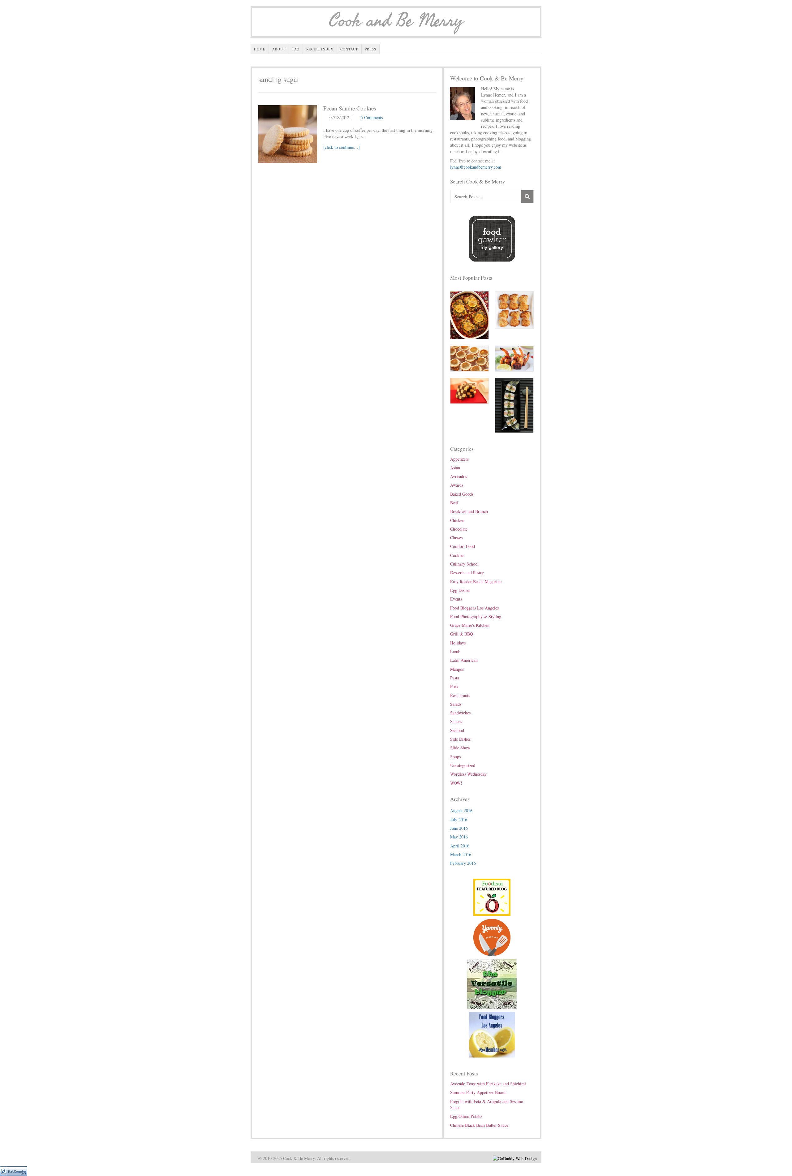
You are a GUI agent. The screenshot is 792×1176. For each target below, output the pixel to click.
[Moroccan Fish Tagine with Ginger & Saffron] (469, 314)
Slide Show (460, 748)
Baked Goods (461, 494)
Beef (454, 503)
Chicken (457, 520)
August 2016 (461, 810)
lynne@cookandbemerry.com (475, 167)
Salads (455, 704)
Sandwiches (460, 713)
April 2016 (459, 846)
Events (456, 599)
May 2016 (459, 837)
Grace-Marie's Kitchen (469, 625)
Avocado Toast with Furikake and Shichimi (488, 1084)
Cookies (457, 555)
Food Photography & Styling (475, 616)
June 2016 (459, 828)
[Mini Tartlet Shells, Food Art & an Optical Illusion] (469, 358)
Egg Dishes (460, 590)
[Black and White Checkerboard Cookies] (469, 390)
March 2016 (460, 854)
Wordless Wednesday (468, 774)
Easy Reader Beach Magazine (475, 581)
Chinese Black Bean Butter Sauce (479, 1125)
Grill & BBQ (461, 634)
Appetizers (459, 459)
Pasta (454, 678)
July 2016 (458, 819)
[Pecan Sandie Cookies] (287, 133)
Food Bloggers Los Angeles (474, 608)
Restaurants (460, 695)
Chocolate (458, 529)
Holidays (458, 643)
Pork (454, 686)
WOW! (456, 783)
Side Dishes (460, 739)
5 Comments (372, 117)
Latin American (464, 660)
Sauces (456, 721)
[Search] (527, 196)
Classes (456, 538)
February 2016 (463, 863)
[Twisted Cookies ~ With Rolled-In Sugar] (514, 309)
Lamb (455, 651)
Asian (455, 468)
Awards (456, 485)
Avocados (458, 476)
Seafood (457, 730)
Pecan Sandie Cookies (349, 108)
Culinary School (464, 564)
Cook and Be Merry (396, 21)
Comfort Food (462, 546)
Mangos (457, 669)
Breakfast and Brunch (469, 511)
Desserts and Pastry (467, 572)
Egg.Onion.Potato (466, 1116)
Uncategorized (462, 765)
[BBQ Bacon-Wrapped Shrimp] (514, 358)
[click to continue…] (341, 147)
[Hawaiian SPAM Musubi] (514, 404)
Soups (455, 757)
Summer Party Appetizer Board (478, 1092)
